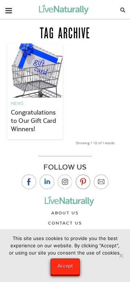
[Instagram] (65, 182)
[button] (8, 9)
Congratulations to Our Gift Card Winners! (33, 121)
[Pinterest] (83, 182)
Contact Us (65, 223)
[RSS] (101, 182)
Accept (65, 266)
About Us (65, 212)
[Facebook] (29, 182)
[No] (121, 255)
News (17, 103)
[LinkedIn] (47, 182)
